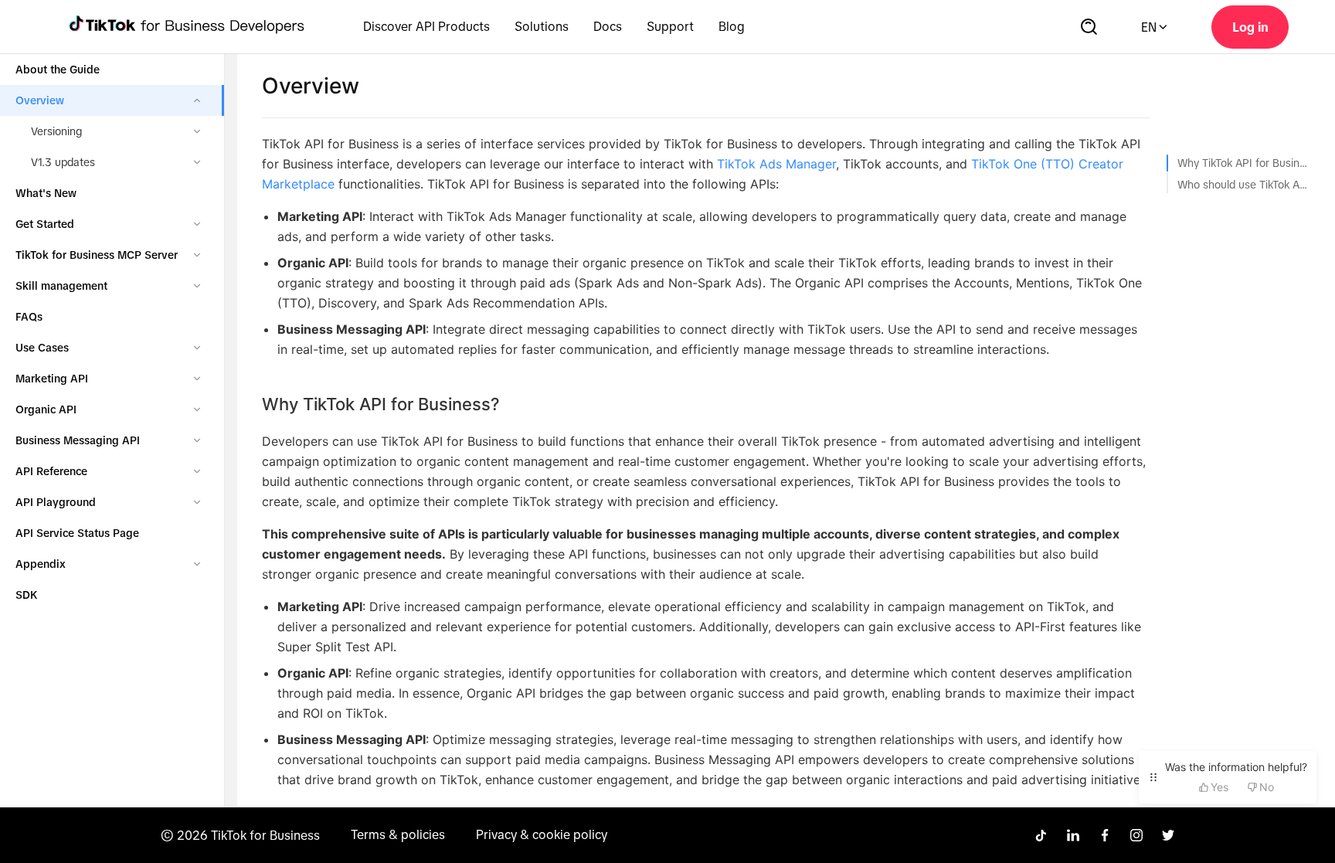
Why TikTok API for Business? (1242, 163)
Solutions (542, 26)
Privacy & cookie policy (541, 834)
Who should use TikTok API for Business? (1242, 184)
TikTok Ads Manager (776, 164)
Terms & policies (398, 834)
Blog (731, 26)
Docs (607, 26)
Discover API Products (426, 26)
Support (670, 26)
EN (1149, 27)
